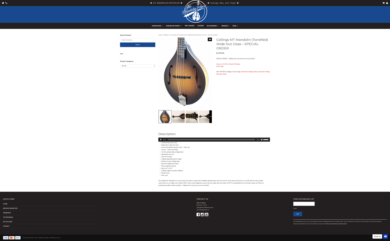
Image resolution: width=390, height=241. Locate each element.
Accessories (212, 26)
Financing (7, 213)
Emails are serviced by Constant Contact (336, 223)
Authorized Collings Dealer (249, 71)
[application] (214, 140)
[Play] (161, 140)
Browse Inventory (10, 208)
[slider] (266, 139)
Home (160, 35)
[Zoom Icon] (210, 39)
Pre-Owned (189, 26)
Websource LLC (56, 237)
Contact (6, 226)
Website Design (43, 237)
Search (137, 45)
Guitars (200, 26)
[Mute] (262, 140)
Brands (225, 26)
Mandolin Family (173, 26)
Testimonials (8, 217)
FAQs (234, 26)
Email (295, 208)
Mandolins (156, 26)
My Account (7, 222)
